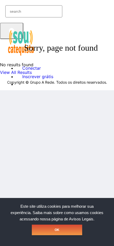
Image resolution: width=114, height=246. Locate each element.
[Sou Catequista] (21, 55)
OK (57, 230)
